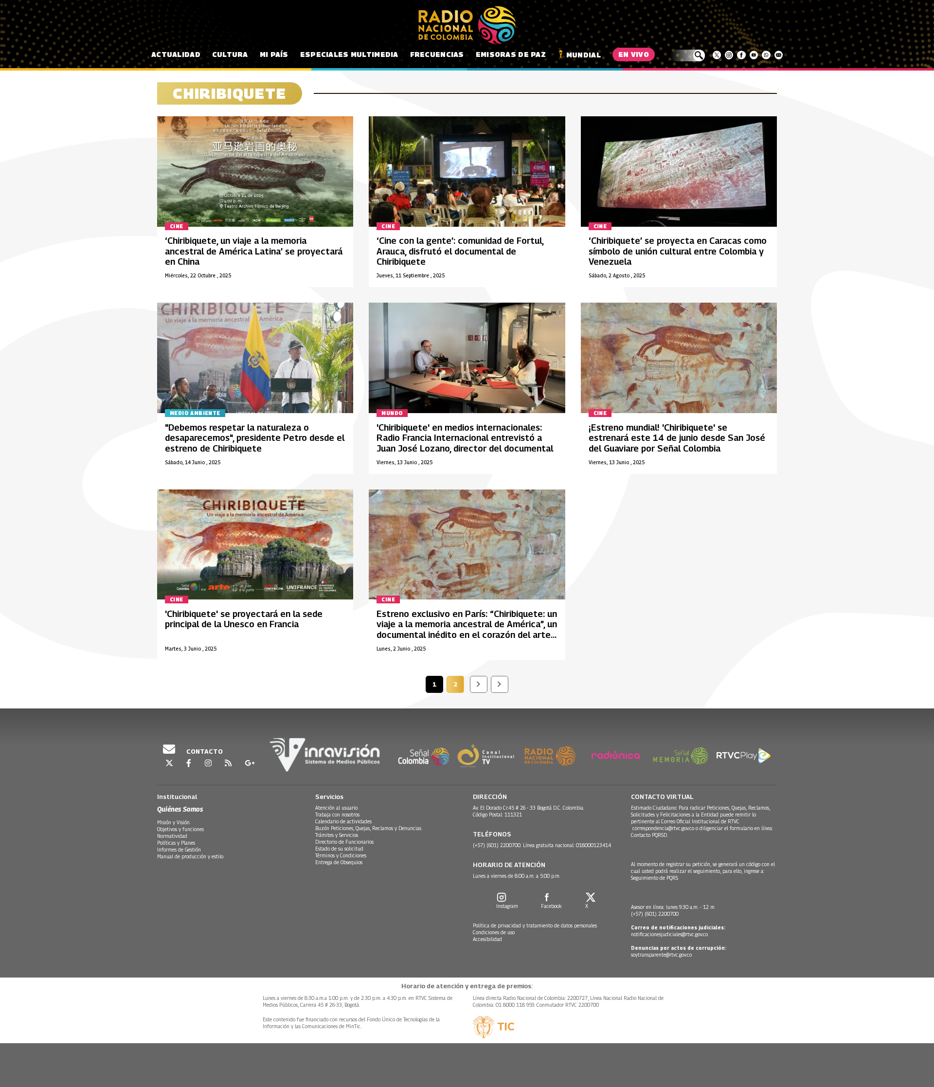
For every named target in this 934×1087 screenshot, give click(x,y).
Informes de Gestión (179, 849)
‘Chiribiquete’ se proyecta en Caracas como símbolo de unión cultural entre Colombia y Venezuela (678, 251)
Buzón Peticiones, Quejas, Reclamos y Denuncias (368, 828)
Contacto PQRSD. (650, 835)
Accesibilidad (487, 939)
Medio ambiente (195, 413)
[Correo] (778, 55)
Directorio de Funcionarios (344, 842)
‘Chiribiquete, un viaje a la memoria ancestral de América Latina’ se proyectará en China (253, 251)
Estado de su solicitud (339, 848)
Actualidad (175, 54)
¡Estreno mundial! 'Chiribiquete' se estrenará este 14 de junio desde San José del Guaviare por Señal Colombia (677, 437)
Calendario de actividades (343, 821)
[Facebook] (741, 55)
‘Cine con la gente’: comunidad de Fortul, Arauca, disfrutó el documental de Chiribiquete (460, 251)
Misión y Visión (173, 822)
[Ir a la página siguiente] (478, 684)
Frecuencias (437, 54)
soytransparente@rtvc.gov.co (661, 955)
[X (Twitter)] (717, 55)
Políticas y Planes (176, 843)
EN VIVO (633, 54)
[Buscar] (687, 55)
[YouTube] (754, 55)
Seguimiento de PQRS (654, 878)
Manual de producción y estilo (190, 856)
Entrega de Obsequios (338, 862)
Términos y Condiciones (340, 855)
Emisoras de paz (511, 54)
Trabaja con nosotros (337, 814)
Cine (176, 226)
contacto (204, 751)
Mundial (583, 55)
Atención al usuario (336, 808)
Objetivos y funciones (180, 829)
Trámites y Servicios (336, 835)
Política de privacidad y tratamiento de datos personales (535, 925)
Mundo (392, 413)
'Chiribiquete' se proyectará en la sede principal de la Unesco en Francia (244, 619)
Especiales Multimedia (349, 54)
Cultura (230, 54)
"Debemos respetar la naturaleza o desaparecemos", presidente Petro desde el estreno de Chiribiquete (254, 437)
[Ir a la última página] (499, 684)
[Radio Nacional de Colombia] (467, 25)
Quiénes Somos (180, 809)
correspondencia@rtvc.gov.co (663, 828)
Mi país (274, 54)
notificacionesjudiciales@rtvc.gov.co (669, 934)
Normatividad (172, 836)
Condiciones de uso (494, 932)
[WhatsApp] (766, 55)
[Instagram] (729, 55)
